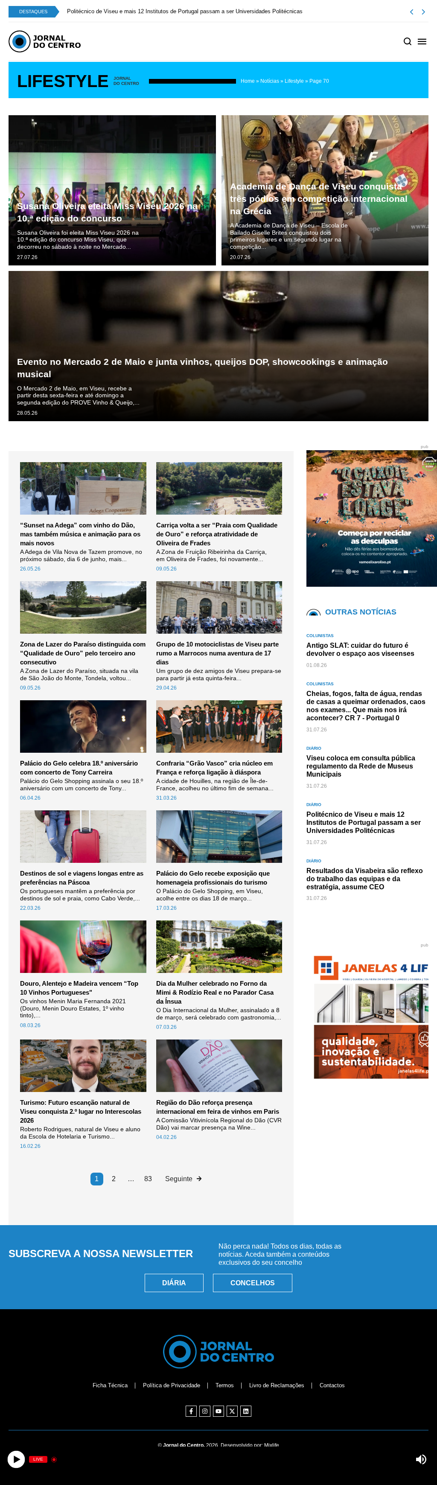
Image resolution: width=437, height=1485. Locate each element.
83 (148, 1178)
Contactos (332, 1385)
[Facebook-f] (191, 1411)
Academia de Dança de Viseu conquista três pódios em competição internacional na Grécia (319, 198)
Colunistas (320, 635)
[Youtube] (218, 1411)
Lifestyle (294, 81)
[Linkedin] (245, 1411)
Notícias (269, 81)
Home (248, 81)
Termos (225, 1385)
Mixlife (271, 1445)
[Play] (16, 1459)
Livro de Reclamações (276, 1385)
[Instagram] (204, 1411)
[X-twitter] (232, 1411)
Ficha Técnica (110, 1385)
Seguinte (178, 1178)
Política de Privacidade (171, 1385)
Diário (313, 748)
